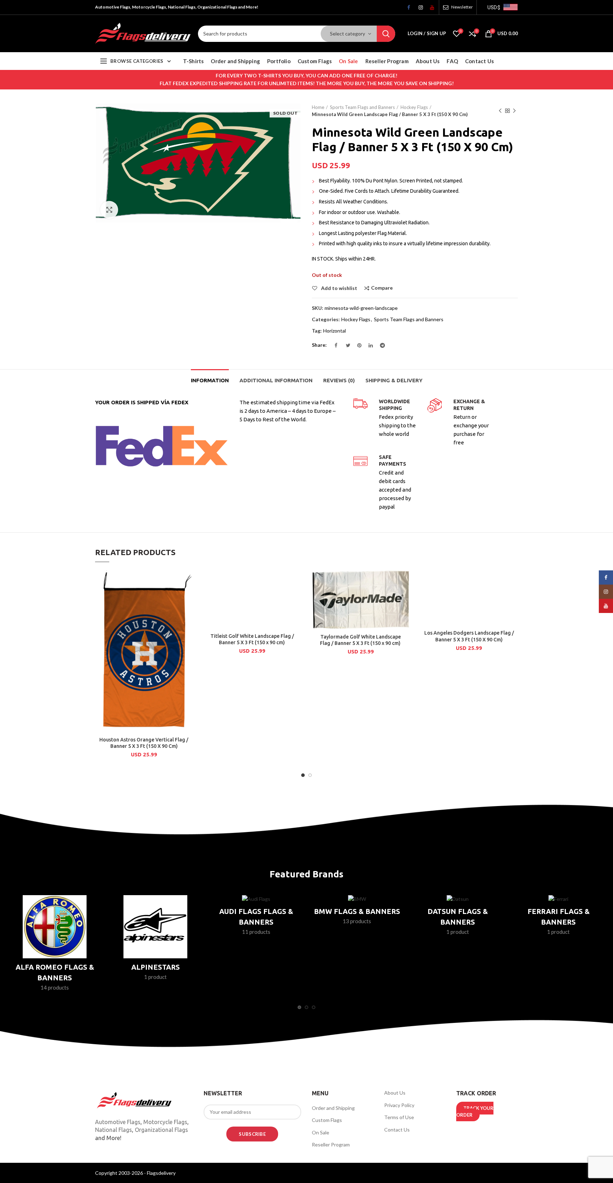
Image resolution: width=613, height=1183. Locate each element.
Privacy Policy (399, 1105)
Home (318, 107)
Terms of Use (399, 1117)
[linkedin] (368, 347)
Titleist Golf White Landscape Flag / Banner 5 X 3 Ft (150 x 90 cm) (252, 639)
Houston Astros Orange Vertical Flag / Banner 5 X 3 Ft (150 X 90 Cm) (143, 743)
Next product (514, 110)
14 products (54, 987)
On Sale (320, 1132)
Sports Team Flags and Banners (362, 107)
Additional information (276, 380)
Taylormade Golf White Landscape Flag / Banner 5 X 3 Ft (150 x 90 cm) (361, 640)
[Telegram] (379, 347)
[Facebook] (407, 9)
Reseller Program (331, 1144)
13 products (357, 921)
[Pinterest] (357, 347)
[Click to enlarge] (109, 210)
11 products (256, 932)
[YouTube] (429, 9)
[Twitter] (345, 347)
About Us (394, 1093)
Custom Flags (327, 1120)
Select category (347, 34)
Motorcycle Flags (165, 1122)
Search (386, 34)
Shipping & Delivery (394, 380)
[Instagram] (418, 9)
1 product (155, 977)
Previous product (500, 110)
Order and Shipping (333, 1108)
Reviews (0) (339, 380)
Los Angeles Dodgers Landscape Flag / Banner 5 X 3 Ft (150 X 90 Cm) (469, 636)
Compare (382, 288)
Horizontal (334, 331)
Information (210, 380)
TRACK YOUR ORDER (474, 1111)
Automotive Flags (117, 1122)
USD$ (493, 7)
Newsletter (462, 7)
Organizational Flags (161, 1130)
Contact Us (397, 1130)
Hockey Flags (414, 107)
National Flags (113, 1130)
